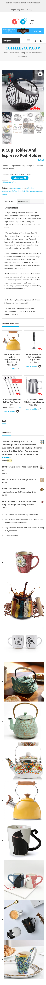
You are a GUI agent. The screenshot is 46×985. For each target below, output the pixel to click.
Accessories (14, 52)
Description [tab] (9, 201)
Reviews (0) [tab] (22, 201)
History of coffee (11, 535)
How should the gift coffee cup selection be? (22, 514)
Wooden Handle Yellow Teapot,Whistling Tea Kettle (12, 358)
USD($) (29, 9)
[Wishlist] (14, 22)
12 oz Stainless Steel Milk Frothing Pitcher (34, 400)
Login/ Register (17, 9)
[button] (40, 74)
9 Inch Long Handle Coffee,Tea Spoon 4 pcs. (12, 402)
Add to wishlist (7, 182)
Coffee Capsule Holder (21, 191)
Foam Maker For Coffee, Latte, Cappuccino (34, 357)
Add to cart (18, 178)
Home (6, 52)
